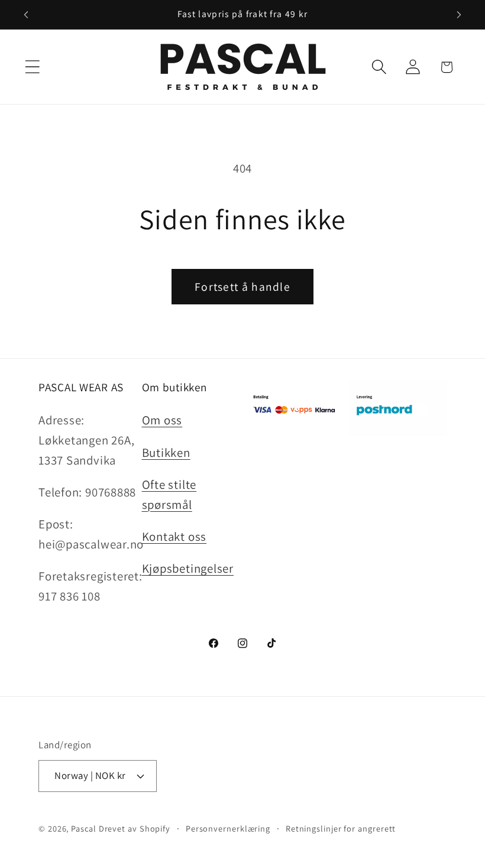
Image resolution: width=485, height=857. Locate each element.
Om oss (162, 420)
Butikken (166, 452)
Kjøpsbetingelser (188, 568)
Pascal (84, 828)
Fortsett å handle (242, 286)
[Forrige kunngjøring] (26, 15)
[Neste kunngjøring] (459, 15)
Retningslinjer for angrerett (341, 828)
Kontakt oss (174, 536)
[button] (32, 67)
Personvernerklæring (228, 828)
